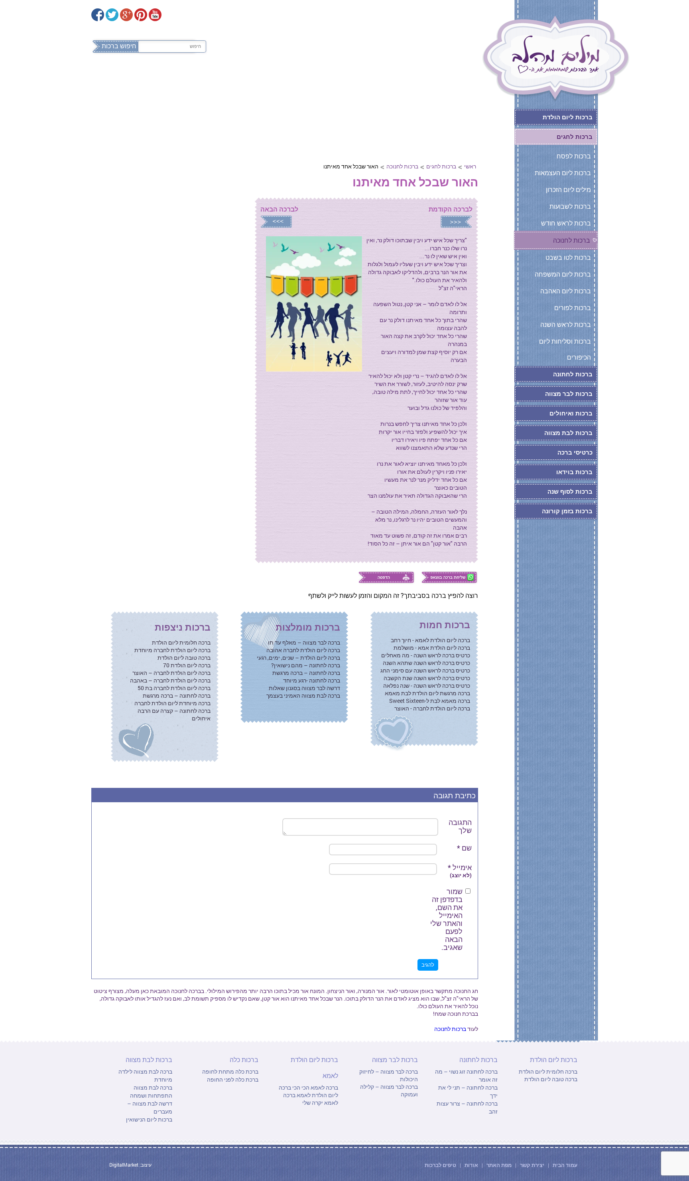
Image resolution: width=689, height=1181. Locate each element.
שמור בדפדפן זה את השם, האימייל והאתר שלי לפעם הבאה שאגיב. (446, 919)
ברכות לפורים (572, 307)
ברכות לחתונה (315, 79)
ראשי (470, 166)
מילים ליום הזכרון (568, 189)
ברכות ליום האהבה (565, 291)
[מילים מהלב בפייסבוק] (97, 14)
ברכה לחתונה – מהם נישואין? (305, 665)
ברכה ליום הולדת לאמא (308, 1091)
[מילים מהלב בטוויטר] (112, 14)
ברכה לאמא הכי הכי (314, 1087)
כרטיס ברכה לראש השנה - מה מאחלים (425, 655)
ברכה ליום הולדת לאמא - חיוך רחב (430, 640)
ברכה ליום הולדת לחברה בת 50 (174, 688)
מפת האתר (499, 1165)
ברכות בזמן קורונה (567, 511)
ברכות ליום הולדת (384, 79)
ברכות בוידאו (574, 472)
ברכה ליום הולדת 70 (187, 665)
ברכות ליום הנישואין (149, 1119)
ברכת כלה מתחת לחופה (230, 1071)
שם (464, 848)
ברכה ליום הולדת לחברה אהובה (303, 650)
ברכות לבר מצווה (250, 79)
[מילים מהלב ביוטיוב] (155, 14)
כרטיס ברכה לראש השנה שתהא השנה (426, 663)
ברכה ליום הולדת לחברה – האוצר (171, 673)
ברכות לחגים (441, 166)
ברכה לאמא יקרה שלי (310, 1098)
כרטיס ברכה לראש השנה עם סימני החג (425, 670)
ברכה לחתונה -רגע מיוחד (311, 680)
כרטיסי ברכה (575, 452)
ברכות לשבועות (570, 206)
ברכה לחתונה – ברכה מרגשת (306, 673)
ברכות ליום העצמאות (563, 172)
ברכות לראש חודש (566, 223)
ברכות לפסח (450, 79)
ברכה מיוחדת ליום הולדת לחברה (172, 703)
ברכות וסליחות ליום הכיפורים (565, 349)
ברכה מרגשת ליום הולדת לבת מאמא (427, 693)
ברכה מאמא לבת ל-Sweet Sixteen (429, 700)
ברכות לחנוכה (402, 166)
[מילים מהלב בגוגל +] (126, 14)
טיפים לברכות (440, 1165)
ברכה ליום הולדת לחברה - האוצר (432, 708)
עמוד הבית (564, 1165)
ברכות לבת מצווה (179, 79)
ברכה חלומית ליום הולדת (181, 642)
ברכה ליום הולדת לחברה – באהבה (170, 680)
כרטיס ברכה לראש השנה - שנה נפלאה (426, 685)
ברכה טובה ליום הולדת (184, 657)
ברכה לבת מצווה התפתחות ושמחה (151, 1091)
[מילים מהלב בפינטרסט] (140, 14)
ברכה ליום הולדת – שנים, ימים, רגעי (298, 657)
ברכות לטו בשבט (568, 257)
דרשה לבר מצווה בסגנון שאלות (304, 688)
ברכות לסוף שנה (570, 491)
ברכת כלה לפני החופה (232, 1079)
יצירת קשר (532, 1165)
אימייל (460, 871)
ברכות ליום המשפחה (563, 274)
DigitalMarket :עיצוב (130, 1164)
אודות (471, 1165)
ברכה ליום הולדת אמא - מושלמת (432, 647)
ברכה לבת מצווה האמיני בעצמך (303, 695)
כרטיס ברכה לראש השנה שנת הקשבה (427, 678)
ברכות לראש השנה (565, 324)
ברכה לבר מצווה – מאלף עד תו (304, 642)
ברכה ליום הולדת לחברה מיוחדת (172, 650)
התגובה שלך (460, 826)
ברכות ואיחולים (571, 413)
